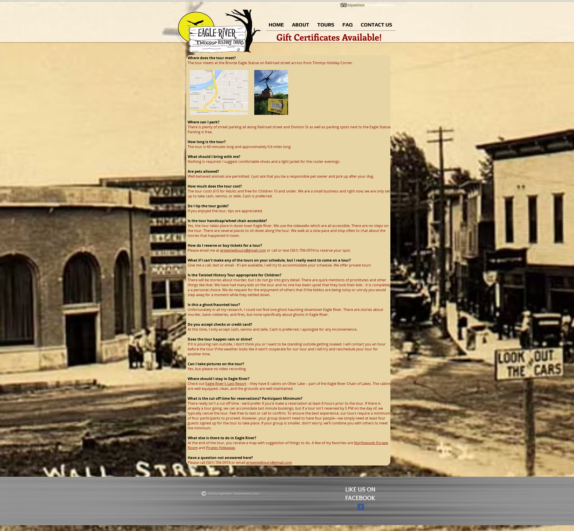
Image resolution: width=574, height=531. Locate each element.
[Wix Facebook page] (360, 507)
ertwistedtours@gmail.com (243, 250)
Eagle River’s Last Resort (225, 383)
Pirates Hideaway (220, 447)
